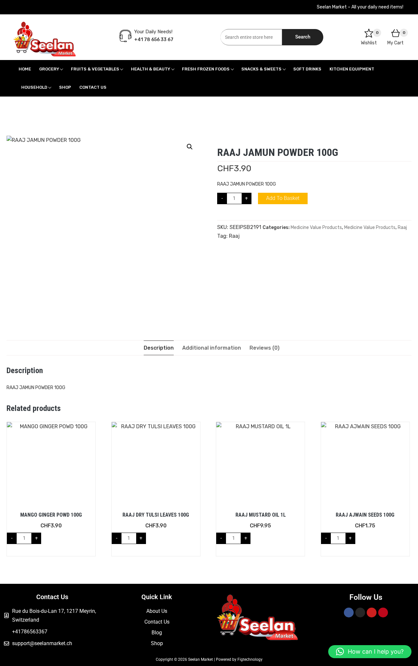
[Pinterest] (383, 612)
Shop (65, 87)
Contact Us (92, 87)
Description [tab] (159, 348)
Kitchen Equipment (352, 69)
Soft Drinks (307, 69)
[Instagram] (360, 612)
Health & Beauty (150, 69)
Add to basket (282, 198)
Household (34, 87)
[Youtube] (372, 612)
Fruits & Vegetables (95, 69)
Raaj (402, 227)
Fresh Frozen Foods (206, 69)
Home (25, 69)
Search (302, 37)
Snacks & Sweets (261, 69)
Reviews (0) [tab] (264, 348)
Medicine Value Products (316, 227)
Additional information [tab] (211, 348)
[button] (190, 147)
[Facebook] (349, 612)
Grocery (49, 69)
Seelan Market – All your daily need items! (360, 7)
